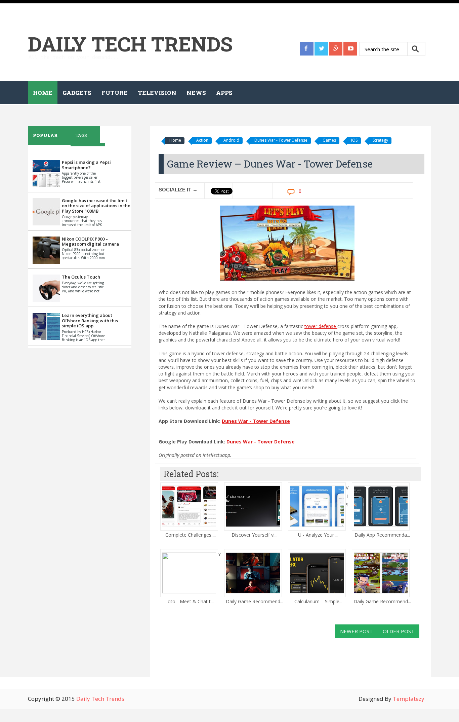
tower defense (320, 326)
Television (157, 93)
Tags (81, 135)
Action (202, 140)
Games (329, 140)
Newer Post (356, 631)
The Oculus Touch (81, 277)
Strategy (380, 140)
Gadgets (76, 93)
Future (114, 93)
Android (231, 140)
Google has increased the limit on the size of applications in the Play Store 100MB (96, 205)
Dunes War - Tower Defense (280, 140)
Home (42, 93)
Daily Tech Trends (130, 43)
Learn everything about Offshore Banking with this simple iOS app (90, 320)
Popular (45, 135)
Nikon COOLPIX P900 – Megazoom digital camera (90, 241)
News (196, 93)
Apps (224, 93)
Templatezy (408, 698)
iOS (354, 140)
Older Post (398, 631)
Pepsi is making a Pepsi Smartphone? (86, 165)
